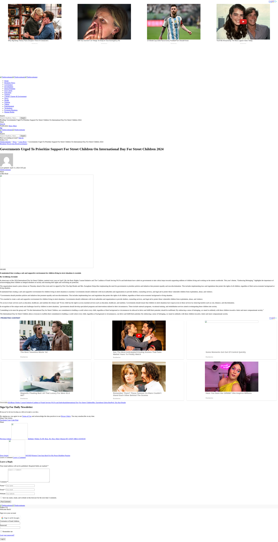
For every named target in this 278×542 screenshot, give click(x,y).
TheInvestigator (5, 170)
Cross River (15, 144)
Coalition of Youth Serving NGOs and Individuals (49, 402)
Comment (4, 482)
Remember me (7, 531)
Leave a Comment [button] (19, 457)
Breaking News (5, 144)
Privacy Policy (66, 416)
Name (2, 486)
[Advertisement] (65, 61)
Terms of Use (26, 416)
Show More (13, 126)
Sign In (20, 138)
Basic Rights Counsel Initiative (21, 402)
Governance (23, 144)
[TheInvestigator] (18, 77)
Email (2, 490)
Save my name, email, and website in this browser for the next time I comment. (30, 498)
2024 (9, 402)
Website (2, 494)
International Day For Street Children (79, 402)
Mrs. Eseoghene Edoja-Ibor (101, 402)
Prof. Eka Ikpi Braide (118, 402)
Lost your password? (7, 535)
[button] (2, 124)
